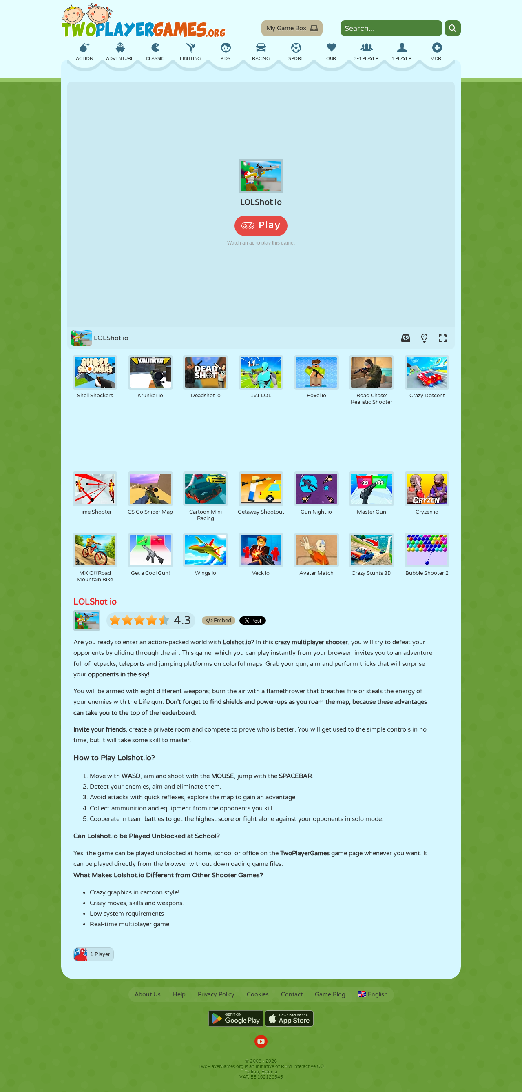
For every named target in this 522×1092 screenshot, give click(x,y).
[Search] (453, 28)
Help (179, 994)
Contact (292, 994)
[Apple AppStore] (289, 1018)
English (378, 994)
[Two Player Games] (143, 20)
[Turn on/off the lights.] (424, 338)
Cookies (258, 994)
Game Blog (330, 994)
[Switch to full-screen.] (442, 338)
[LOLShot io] (261, 204)
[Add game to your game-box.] (406, 338)
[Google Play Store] (235, 1018)
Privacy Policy (216, 994)
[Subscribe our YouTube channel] (261, 1042)
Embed (221, 620)
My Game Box (286, 28)
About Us (148, 994)
